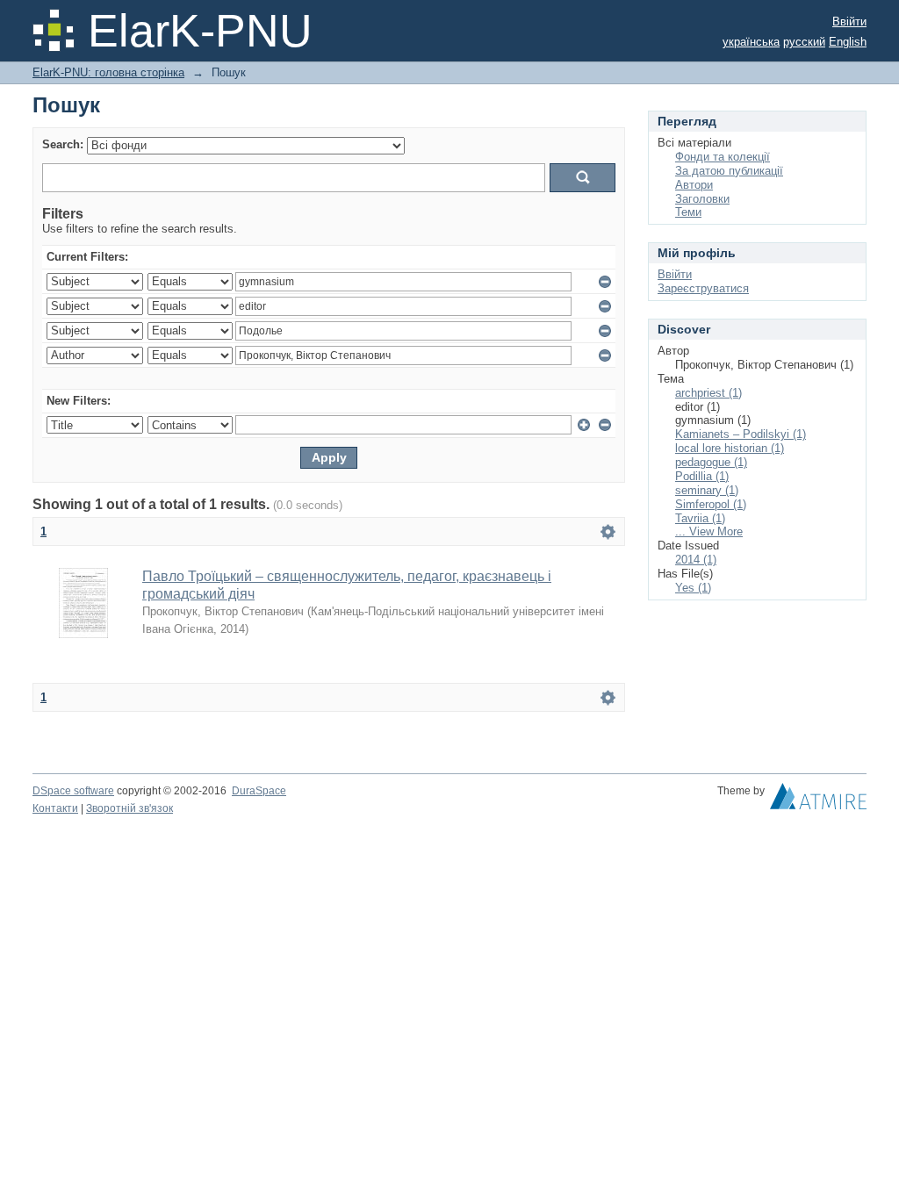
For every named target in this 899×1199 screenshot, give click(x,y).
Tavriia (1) (700, 518)
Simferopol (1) (710, 504)
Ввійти (849, 21)
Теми (688, 212)
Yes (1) (693, 587)
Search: (62, 144)
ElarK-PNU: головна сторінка (108, 72)
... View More (709, 531)
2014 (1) (695, 559)
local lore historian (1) (729, 448)
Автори (694, 184)
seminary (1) (706, 490)
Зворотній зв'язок (129, 808)
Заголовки (702, 198)
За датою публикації (729, 170)
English (848, 41)
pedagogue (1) (711, 462)
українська (751, 41)
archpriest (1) (708, 392)
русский (804, 41)
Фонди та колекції (722, 156)
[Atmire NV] (818, 800)
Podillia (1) (702, 476)
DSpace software (73, 791)
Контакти (55, 808)
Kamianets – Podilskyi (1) (740, 434)
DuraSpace (259, 791)
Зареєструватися (703, 288)
